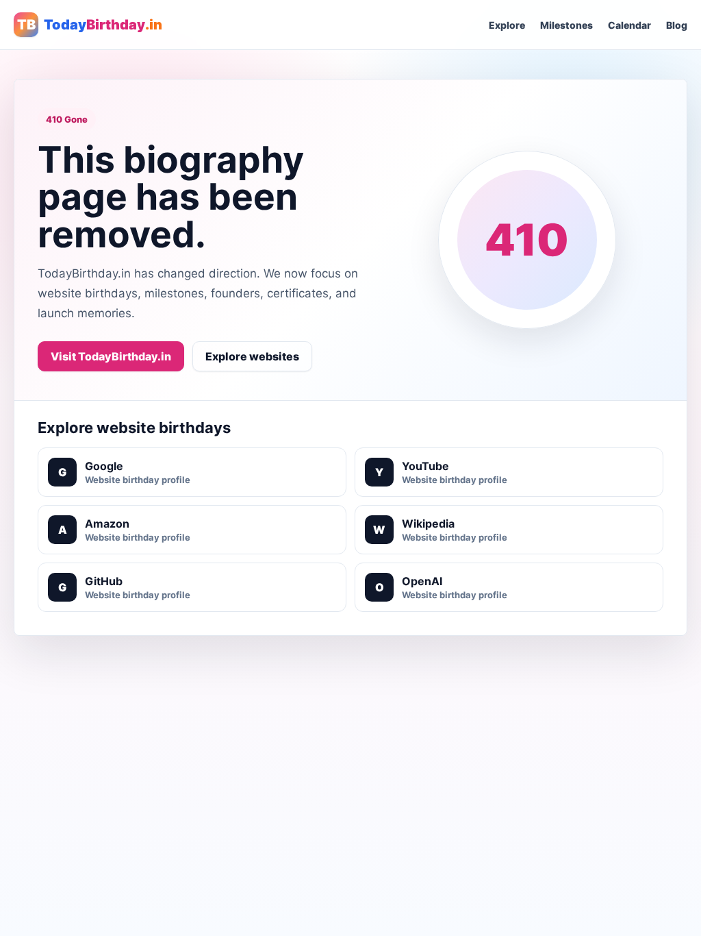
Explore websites (252, 356)
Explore (507, 25)
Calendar (629, 25)
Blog (676, 25)
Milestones (566, 25)
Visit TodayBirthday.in (111, 356)
